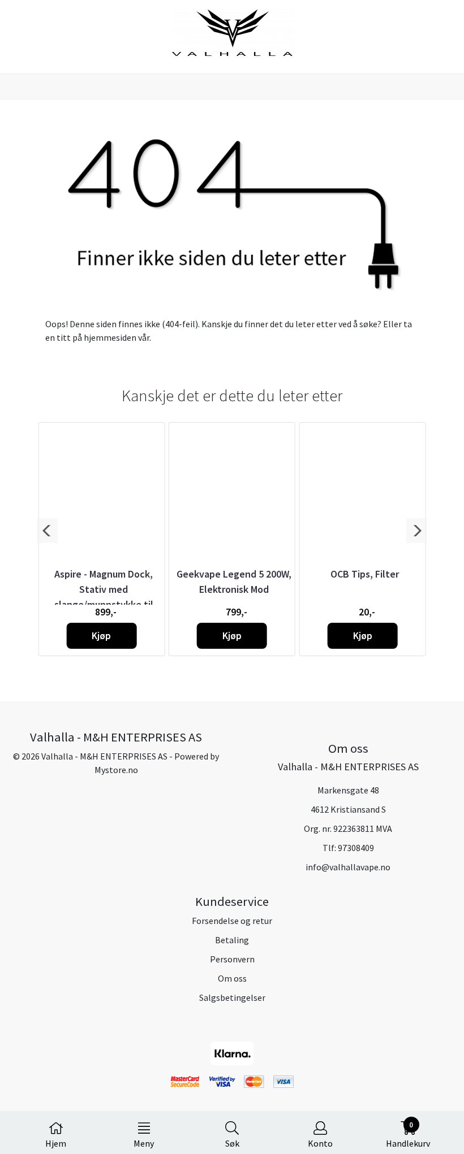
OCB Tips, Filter (364, 573)
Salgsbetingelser (232, 997)
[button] (47, 530)
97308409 (356, 847)
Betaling (232, 939)
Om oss (232, 978)
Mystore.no (116, 769)
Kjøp (101, 636)
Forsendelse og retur (232, 920)
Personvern (232, 959)
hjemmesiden (110, 337)
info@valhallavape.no (348, 867)
